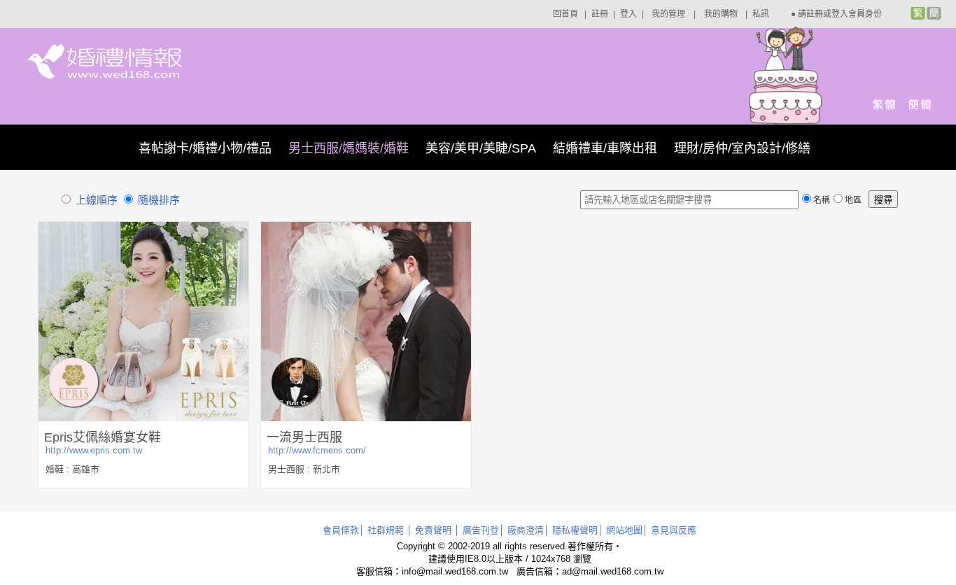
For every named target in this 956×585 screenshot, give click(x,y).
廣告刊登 (481, 530)
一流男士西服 (304, 437)
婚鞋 (54, 469)
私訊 (760, 14)
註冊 (599, 14)
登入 (628, 14)
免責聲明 (433, 530)
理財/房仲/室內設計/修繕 (742, 148)
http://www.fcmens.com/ (317, 450)
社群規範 (385, 530)
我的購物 (721, 14)
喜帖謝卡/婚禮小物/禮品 (205, 148)
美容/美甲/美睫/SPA (481, 148)
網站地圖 (624, 530)
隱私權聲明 (575, 530)
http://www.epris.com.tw (93, 450)
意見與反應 (673, 530)
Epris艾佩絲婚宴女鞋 (102, 437)
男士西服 (286, 469)
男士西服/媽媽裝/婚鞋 (348, 148)
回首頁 (565, 14)
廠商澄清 (525, 530)
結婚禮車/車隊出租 (605, 148)
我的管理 (668, 14)
